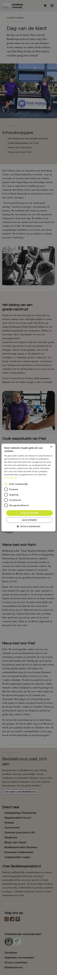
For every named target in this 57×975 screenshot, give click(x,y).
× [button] (51, 447)
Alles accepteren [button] (29, 513)
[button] (28, 526)
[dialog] (28, 487)
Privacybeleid (10, 477)
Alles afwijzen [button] (29, 520)
